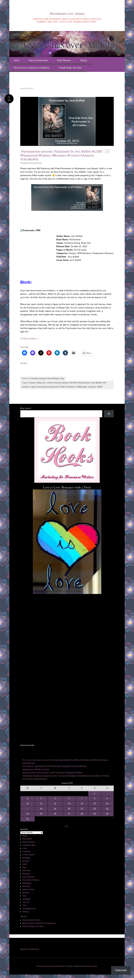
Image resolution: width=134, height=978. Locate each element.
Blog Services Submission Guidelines (32, 67)
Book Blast (27, 839)
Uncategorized (28, 908)
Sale (24, 896)
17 (27, 809)
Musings (26, 874)
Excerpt (42, 378)
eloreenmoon (36, 163)
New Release (53, 378)
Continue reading (29, 338)
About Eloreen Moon (38, 60)
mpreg (33, 387)
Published (26, 883)
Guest (25, 864)
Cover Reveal (28, 855)
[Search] (109, 413)
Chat (24, 848)
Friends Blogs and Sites (70, 67)
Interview (26, 870)
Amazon (32, 383)
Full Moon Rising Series (79, 383)
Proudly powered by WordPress (51, 966)
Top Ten (25, 902)
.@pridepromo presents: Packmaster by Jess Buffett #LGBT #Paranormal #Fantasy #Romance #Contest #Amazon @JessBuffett (61, 155)
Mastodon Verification (29, 949)
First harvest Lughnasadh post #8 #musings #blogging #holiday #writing (54, 766)
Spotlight (26, 899)
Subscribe (121, 970)
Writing (83, 60)
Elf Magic (26, 858)
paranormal (54, 387)
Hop (24, 867)
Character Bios (29, 845)
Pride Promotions (67, 387)
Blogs (24, 836)
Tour (62, 378)
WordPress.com (90, 966)
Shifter (100, 387)
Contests (34, 378)
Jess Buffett (96, 383)
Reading (26, 886)
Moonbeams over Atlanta (67, 13)
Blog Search (25, 408)
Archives (24, 829)
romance (92, 387)
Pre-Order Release (30, 880)
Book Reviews (64, 60)
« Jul (66, 826)
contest (50, 383)
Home (16, 60)
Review (25, 893)
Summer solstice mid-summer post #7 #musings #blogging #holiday (52, 773)
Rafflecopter (81, 387)
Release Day (28, 889)
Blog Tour (41, 383)
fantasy (65, 383)
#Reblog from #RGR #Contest (35, 769)
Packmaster (42, 387)
